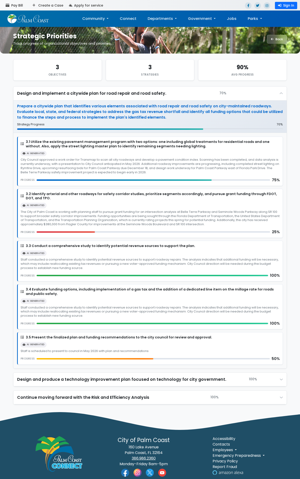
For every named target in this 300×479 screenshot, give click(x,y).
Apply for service (88, 5)
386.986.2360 (144, 458)
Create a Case (50, 5)
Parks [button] (253, 18)
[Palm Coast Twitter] (149, 472)
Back (279, 39)
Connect (128, 18)
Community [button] (94, 18)
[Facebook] (248, 5)
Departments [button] (161, 18)
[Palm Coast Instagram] (137, 472)
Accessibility (224, 438)
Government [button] (200, 18)
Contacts (221, 444)
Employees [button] (223, 450)
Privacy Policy (225, 461)
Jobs (231, 18)
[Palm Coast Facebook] (125, 472)
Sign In (288, 5)
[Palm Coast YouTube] (162, 472)
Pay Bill (16, 5)
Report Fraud (225, 466)
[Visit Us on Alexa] (228, 472)
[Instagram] (267, 5)
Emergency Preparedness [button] (237, 455)
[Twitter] (257, 5)
